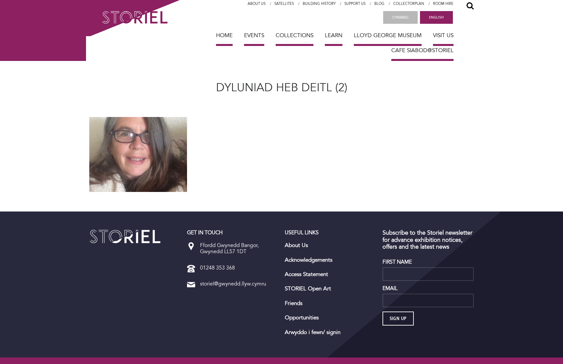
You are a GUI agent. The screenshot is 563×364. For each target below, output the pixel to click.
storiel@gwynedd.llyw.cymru (233, 283)
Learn (333, 35)
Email (390, 288)
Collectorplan (408, 3)
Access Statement (306, 274)
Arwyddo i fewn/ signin (312, 332)
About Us (257, 3)
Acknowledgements (308, 260)
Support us (355, 3)
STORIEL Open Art (308, 288)
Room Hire (443, 3)
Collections (294, 35)
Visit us (443, 35)
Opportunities (302, 317)
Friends (293, 303)
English (436, 17)
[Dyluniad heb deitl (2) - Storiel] (125, 236)
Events (254, 35)
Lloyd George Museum (388, 35)
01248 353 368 (217, 267)
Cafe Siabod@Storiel (422, 50)
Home (224, 35)
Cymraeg (400, 17)
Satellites (284, 3)
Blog (379, 3)
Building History (319, 3)
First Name (397, 262)
